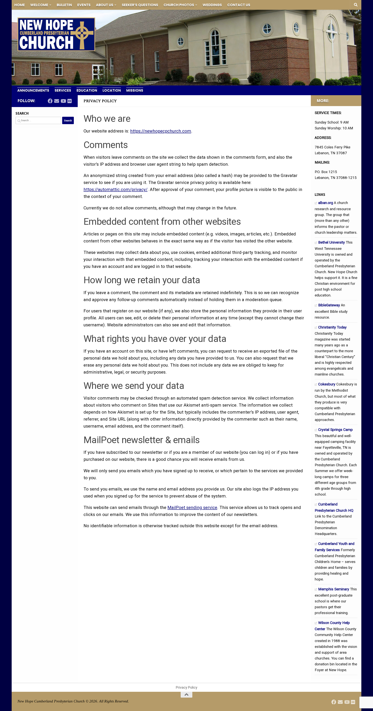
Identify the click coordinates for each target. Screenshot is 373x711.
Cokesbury (326, 384)
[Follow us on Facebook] (50, 100)
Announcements (33, 90)
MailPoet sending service (192, 507)
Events (84, 4)
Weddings (212, 4)
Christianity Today (332, 327)
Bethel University (331, 242)
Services (63, 90)
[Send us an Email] (56, 100)
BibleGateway (329, 305)
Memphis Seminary (333, 589)
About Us (104, 4)
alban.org (325, 203)
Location (112, 90)
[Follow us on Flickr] (69, 100)
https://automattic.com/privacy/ (115, 189)
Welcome (39, 4)
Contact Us (238, 4)
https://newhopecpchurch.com (160, 130)
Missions (134, 90)
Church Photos (179, 4)
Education (87, 90)
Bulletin (64, 4)
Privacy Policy (186, 687)
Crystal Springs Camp (335, 430)
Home (19, 4)
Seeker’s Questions (140, 4)
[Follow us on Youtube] (63, 100)
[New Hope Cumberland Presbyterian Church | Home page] (56, 34)
